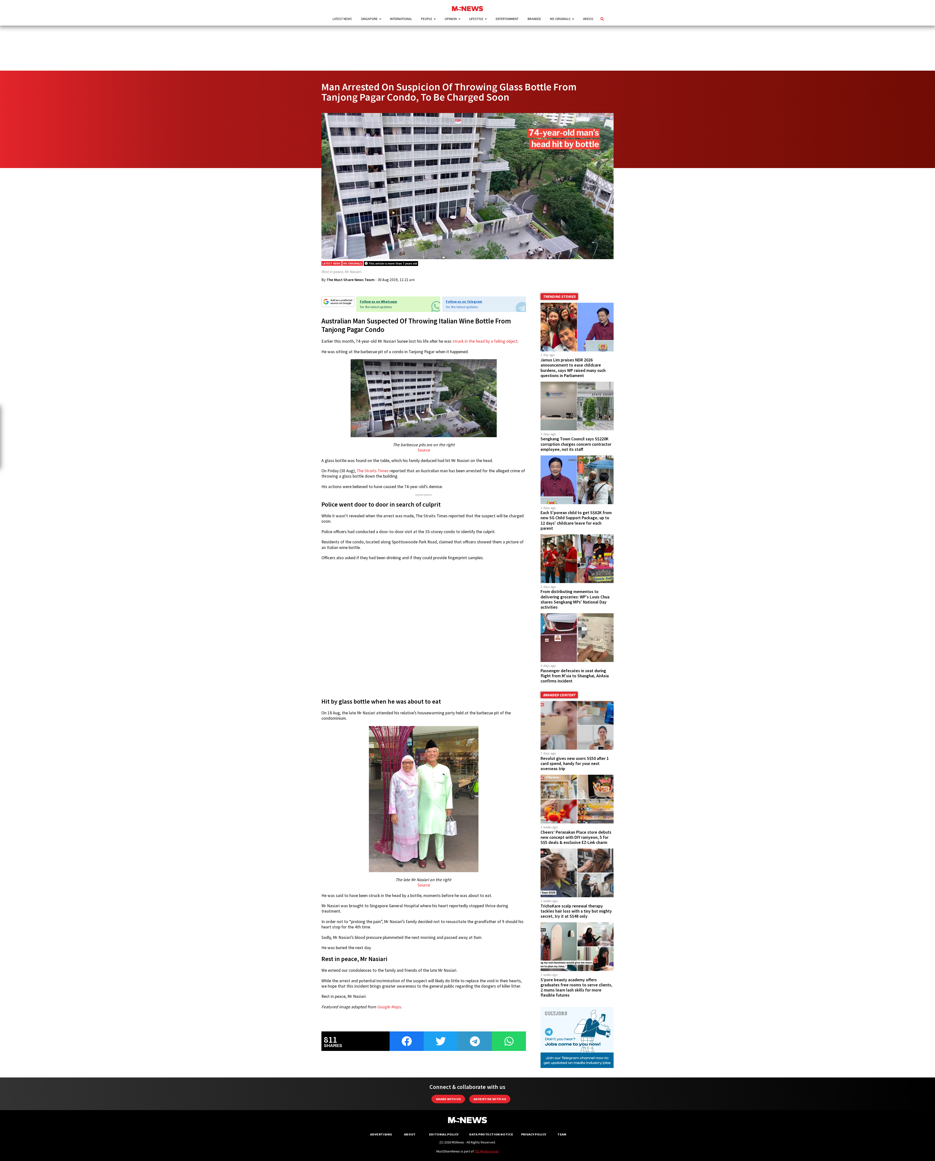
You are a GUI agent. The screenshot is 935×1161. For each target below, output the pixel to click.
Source (424, 450)
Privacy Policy (533, 1134)
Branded (534, 19)
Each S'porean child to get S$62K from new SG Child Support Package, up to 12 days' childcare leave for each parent (576, 520)
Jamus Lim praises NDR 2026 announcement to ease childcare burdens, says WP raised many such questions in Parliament (573, 367)
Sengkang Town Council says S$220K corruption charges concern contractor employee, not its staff (576, 444)
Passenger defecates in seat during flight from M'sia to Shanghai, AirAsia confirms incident (575, 676)
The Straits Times (373, 470)
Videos (588, 19)
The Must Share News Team (350, 279)
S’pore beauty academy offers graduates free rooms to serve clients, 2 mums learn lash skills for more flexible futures (576, 987)
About (410, 1134)
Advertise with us (490, 1099)
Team (561, 1134)
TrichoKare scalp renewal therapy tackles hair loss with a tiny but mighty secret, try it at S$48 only (576, 911)
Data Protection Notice (491, 1134)
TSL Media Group (487, 1151)
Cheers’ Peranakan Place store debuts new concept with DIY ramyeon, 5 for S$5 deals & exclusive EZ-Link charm (576, 837)
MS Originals (560, 19)
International (401, 19)
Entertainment (507, 19)
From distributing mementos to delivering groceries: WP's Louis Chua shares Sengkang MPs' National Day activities (575, 599)
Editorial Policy (443, 1134)
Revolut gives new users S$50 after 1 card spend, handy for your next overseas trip (575, 763)
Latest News (342, 19)
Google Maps (389, 1007)
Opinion (451, 19)
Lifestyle (476, 19)
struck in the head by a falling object (485, 341)
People (426, 19)
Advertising (381, 1134)
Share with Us (448, 1099)
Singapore (369, 19)
